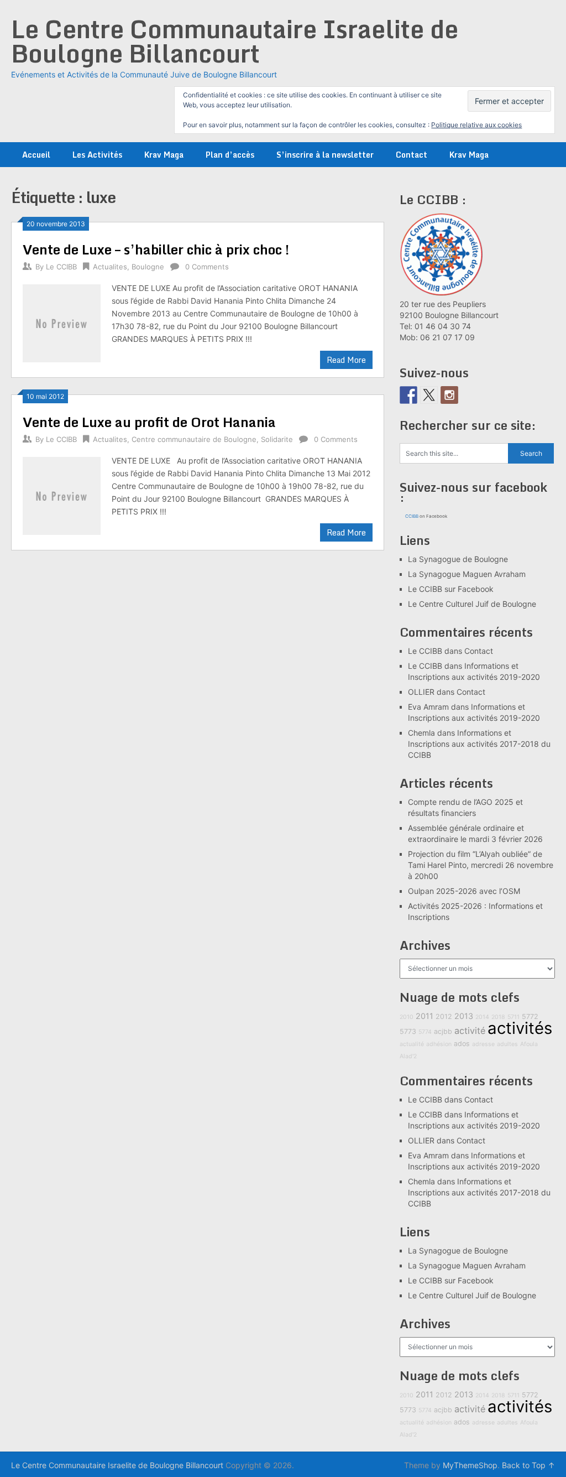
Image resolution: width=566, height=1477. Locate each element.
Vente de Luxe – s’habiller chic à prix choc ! (156, 249)
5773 (408, 1031)
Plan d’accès (230, 154)
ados (462, 1043)
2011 (424, 1016)
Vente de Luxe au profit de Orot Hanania (149, 422)
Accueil (36, 154)
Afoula (529, 1044)
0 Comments (207, 266)
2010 (406, 1017)
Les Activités (97, 154)
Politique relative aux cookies (476, 125)
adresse (483, 1044)
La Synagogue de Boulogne (458, 559)
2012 (444, 1016)
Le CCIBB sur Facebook (451, 589)
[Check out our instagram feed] (449, 395)
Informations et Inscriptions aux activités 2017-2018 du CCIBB (479, 744)
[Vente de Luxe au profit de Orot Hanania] (61, 494)
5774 (425, 1032)
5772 (530, 1016)
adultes (507, 1044)
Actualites (110, 266)
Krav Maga (164, 154)
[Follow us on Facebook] (408, 395)
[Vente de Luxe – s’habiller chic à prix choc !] (61, 322)
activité (469, 1030)
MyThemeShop (470, 1465)
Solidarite (277, 439)
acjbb (443, 1031)
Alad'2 (408, 1056)
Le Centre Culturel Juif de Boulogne (472, 604)
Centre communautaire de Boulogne (194, 439)
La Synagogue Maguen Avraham (467, 574)
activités (520, 1028)
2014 (482, 1017)
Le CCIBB (61, 266)
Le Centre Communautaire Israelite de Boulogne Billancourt (234, 41)
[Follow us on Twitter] (429, 395)
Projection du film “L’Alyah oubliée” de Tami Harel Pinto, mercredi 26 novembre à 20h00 (480, 865)
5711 (513, 1017)
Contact (411, 154)
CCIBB (411, 516)
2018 (498, 1017)
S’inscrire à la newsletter (325, 154)
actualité (412, 1044)
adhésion (439, 1044)
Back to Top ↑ (528, 1465)
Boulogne (148, 266)
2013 (463, 1016)
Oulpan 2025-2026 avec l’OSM (464, 891)
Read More (346, 359)
